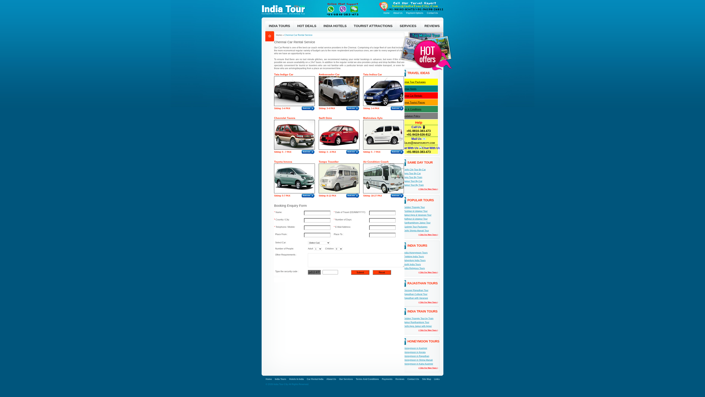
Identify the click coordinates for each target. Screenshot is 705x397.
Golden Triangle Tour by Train (418, 318)
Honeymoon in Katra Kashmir (418, 364)
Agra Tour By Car (412, 173)
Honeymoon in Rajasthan (416, 356)
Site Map (426, 379)
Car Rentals (411, 95)
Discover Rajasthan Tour (416, 290)
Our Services (346, 379)
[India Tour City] (284, 5)
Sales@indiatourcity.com (419, 142)
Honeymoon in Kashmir (415, 348)
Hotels (408, 88)
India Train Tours (422, 311)
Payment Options (414, 13)
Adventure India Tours (415, 260)
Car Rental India (315, 379)
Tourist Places (412, 102)
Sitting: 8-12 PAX (327, 195)
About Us (397, 13)
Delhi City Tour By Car (415, 169)
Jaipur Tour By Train (414, 185)
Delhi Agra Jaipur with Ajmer (418, 326)
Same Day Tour (420, 162)
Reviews (399, 379)
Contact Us (432, 13)
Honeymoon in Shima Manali (418, 360)
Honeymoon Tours (423, 341)
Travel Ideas (418, 73)
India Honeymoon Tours (416, 252)
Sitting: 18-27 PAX (372, 195)
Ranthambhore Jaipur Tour (417, 222)
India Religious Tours (414, 268)
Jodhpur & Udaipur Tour (416, 219)
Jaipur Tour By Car (413, 181)
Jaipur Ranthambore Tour (416, 322)
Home (387, 13)
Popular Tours (420, 200)
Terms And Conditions (367, 379)
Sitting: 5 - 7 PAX (282, 152)
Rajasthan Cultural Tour (415, 294)
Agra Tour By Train (413, 177)
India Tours (417, 245)
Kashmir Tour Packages (415, 227)
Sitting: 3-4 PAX (282, 108)
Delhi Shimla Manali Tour (416, 230)
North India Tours (412, 264)
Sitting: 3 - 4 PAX (327, 152)
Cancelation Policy (410, 116)
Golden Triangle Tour (414, 207)
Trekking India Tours (414, 256)
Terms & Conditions (410, 109)
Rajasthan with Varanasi (416, 298)
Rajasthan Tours (422, 283)
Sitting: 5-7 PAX (282, 195)
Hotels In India (296, 379)
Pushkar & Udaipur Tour (416, 211)
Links (437, 379)
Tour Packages (413, 82)
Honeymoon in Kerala (415, 352)
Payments (387, 379)
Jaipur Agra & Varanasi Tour (417, 215)
